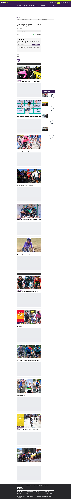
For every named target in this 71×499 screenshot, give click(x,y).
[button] (68, 2)
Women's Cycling (29, 5)
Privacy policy (37, 491)
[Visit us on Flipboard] (55, 2)
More (52, 5)
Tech (38, 5)
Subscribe (58, 2)
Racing (23, 5)
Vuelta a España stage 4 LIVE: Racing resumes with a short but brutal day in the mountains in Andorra (32, 17)
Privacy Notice (21, 47)
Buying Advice (43, 5)
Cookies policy (47, 491)
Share (18, 34)
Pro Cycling (18, 22)
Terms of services (28, 46)
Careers (27, 493)
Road (18, 56)
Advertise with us (38, 493)
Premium (34, 5)
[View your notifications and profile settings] (65, 3)
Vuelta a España (32, 19)
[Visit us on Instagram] (52, 2)
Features (48, 5)
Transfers (38, 19)
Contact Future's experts (29, 491)
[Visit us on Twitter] (51, 2)
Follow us (35, 34)
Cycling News (19, 27)
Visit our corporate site (46, 485)
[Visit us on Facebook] (50, 2)
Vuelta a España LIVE (25, 19)
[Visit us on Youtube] (54, 2)
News (20, 5)
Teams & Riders (22, 22)
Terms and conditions (20, 491)
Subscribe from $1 (44, 19)
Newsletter (39, 34)
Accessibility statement (20, 493)
